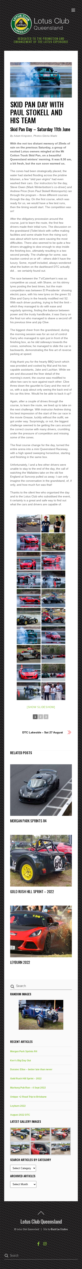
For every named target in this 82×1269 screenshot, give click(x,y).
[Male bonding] (53, 523)
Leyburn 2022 (20, 962)
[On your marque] (53, 598)
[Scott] (29, 542)
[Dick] (29, 579)
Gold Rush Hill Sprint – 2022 (32, 891)
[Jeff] (29, 598)
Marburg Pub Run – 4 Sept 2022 (28, 1087)
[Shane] (29, 691)
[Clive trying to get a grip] (29, 635)
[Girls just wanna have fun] (29, 561)
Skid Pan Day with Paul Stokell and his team (37, 112)
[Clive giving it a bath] (53, 635)
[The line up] (53, 542)
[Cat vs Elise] (53, 654)
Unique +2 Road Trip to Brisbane (28, 1096)
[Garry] (53, 561)
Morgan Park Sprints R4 (28, 820)
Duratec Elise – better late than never (31, 1069)
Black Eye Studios (59, 1229)
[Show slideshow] (41, 707)
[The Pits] (29, 523)
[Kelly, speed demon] (29, 672)
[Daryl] (53, 579)
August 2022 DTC (20, 1114)
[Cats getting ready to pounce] (29, 654)
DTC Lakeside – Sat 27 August (42, 732)
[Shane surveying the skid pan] (29, 617)
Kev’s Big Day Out (20, 1060)
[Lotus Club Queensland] (40, 23)
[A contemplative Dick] (53, 617)
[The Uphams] (53, 691)
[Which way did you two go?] (53, 672)
